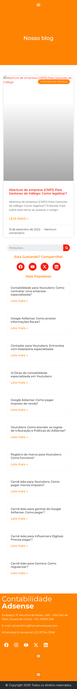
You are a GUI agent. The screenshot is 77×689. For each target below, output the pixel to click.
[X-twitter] (45, 267)
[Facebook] (21, 267)
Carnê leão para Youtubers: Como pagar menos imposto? (35, 483)
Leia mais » (18, 219)
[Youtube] (33, 267)
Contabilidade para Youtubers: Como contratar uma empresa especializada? (37, 291)
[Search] (66, 247)
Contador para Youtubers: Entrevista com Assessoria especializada (37, 347)
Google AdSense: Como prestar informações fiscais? (33, 320)
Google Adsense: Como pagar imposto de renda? (32, 401)
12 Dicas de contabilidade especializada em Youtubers (31, 374)
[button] (39, 5)
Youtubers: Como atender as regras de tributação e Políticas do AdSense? (38, 429)
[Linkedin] (57, 267)
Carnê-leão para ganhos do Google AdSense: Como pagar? (36, 510)
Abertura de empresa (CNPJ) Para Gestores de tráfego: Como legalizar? (38, 191)
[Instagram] (16, 645)
